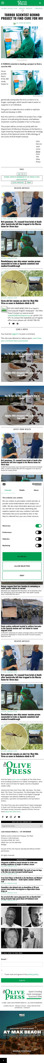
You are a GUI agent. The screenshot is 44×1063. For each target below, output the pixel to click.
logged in (15, 334)
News (38, 151)
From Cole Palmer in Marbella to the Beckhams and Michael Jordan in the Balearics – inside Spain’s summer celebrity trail (21, 880)
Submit (22, 980)
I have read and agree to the (21, 974)
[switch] (38, 532)
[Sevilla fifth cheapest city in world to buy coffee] (22, 372)
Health (22, 8)
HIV (24, 174)
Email (4, 959)
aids (19, 174)
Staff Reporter (25, 23)
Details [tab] (22, 490)
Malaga (29, 8)
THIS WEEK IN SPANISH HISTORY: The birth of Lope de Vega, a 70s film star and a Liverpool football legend (21, 871)
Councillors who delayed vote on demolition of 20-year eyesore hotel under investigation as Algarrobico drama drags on (20, 889)
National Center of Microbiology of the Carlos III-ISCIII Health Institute (22, 178)
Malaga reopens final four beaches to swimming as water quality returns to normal (20, 587)
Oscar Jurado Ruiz (18, 182)
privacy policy (32, 974)
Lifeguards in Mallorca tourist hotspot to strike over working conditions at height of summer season (19, 863)
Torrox (29, 182)
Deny (22, 575)
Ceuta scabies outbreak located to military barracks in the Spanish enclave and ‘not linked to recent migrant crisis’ (21, 628)
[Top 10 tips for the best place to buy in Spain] (22, 353)
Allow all (22, 556)
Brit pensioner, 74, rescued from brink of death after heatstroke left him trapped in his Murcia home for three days (21, 223)
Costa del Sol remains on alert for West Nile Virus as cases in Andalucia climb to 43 (19, 302)
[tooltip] (9, 323)
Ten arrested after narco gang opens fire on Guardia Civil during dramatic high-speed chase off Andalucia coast (20, 898)
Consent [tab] (8, 490)
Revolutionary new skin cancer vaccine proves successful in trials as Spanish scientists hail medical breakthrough (20, 263)
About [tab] (36, 490)
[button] (41, 826)
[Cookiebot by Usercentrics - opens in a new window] (32, 484)
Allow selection (22, 566)
